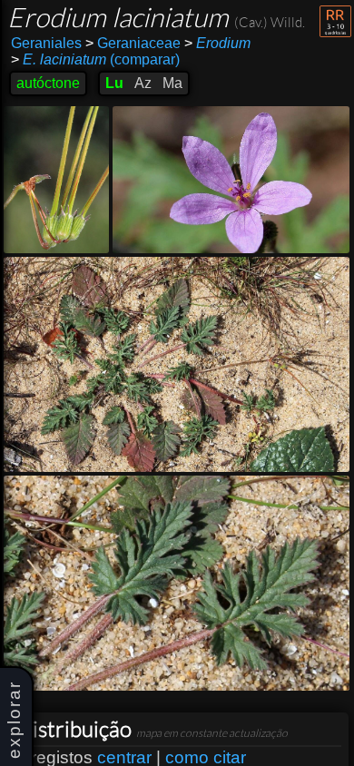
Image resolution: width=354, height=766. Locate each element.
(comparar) (95, 59)
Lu (114, 83)
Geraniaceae (133, 43)
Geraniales (46, 43)
